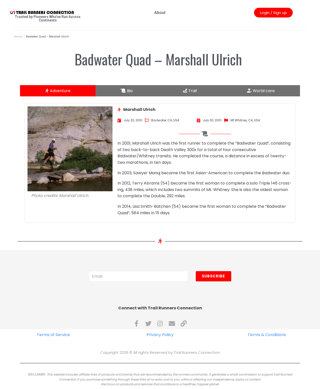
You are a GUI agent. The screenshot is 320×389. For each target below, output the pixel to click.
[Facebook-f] (137, 323)
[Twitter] (148, 323)
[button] (273, 12)
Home (18, 36)
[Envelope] (172, 323)
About (160, 12)
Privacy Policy (160, 335)
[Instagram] (160, 323)
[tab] (58, 91)
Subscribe (213, 276)
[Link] (183, 323)
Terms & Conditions (267, 335)
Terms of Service (53, 335)
